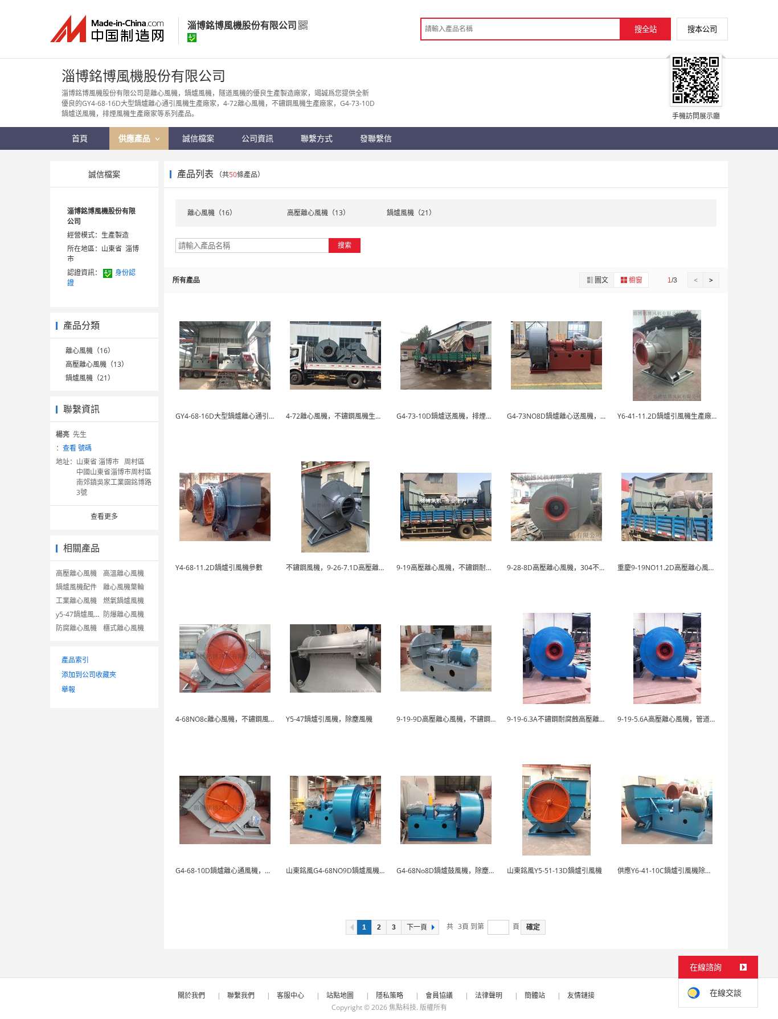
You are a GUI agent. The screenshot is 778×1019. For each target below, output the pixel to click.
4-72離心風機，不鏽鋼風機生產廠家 (341, 416)
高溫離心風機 (123, 573)
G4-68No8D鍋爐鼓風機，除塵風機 (449, 870)
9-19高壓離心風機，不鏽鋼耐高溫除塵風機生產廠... (474, 567)
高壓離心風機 (76, 573)
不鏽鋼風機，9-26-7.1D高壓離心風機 (342, 567)
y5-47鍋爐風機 (78, 614)
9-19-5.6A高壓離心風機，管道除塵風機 (677, 719)
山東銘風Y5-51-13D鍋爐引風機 (554, 870)
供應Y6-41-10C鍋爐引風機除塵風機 (671, 870)
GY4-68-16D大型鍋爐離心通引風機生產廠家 (242, 416)
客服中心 (290, 995)
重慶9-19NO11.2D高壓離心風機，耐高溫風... (686, 567)
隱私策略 (389, 995)
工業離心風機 (76, 600)
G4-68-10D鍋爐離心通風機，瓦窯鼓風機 (237, 870)
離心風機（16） (89, 350)
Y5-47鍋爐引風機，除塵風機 (329, 719)
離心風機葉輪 (123, 587)
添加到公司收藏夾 (89, 675)
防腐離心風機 (76, 628)
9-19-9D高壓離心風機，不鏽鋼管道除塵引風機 (467, 719)
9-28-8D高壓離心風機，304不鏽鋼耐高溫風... (576, 567)
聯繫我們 (241, 995)
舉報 (68, 689)
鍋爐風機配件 (76, 587)
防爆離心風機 (123, 614)
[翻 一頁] (351, 927)
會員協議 (439, 995)
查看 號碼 (77, 448)
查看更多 (104, 516)
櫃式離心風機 (123, 628)
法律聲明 (488, 995)
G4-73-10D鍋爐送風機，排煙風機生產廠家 (461, 416)
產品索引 (75, 660)
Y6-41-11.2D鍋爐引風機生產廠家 (667, 416)
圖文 (601, 280)
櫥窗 (635, 280)
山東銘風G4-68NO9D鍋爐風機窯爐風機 (346, 870)
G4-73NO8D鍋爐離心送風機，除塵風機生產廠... (580, 416)
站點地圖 (340, 995)
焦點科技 (402, 1007)
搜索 (344, 245)
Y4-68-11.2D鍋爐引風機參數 (219, 567)
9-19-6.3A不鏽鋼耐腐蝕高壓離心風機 (563, 719)
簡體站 (535, 995)
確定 (533, 927)
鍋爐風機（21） (89, 378)
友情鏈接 (581, 995)
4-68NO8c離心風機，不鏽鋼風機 (225, 719)
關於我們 (191, 995)
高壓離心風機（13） (96, 364)
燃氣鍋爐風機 (123, 600)
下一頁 (417, 927)
